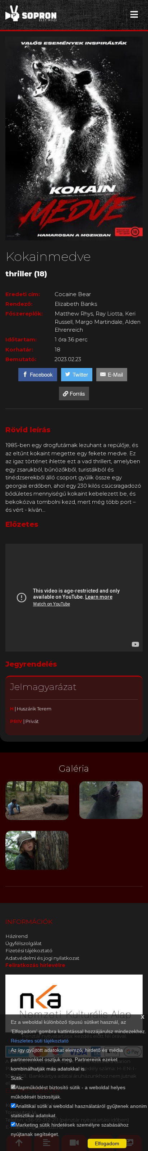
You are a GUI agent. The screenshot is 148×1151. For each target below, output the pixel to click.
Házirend (16, 936)
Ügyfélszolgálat (23, 943)
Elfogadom (107, 1143)
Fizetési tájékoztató (28, 950)
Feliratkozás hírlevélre (35, 965)
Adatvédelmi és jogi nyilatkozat (42, 958)
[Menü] (134, 14)
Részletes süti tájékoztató (40, 1041)
